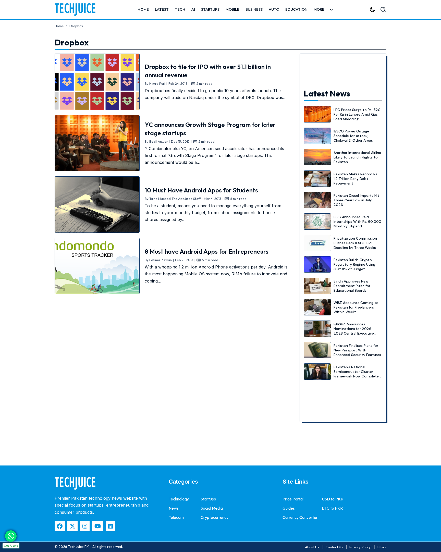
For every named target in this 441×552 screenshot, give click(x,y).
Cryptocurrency (214, 517)
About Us (312, 547)
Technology (179, 498)
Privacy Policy (360, 547)
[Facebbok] (60, 526)
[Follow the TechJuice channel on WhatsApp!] (11, 536)
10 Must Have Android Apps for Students (201, 190)
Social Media (212, 508)
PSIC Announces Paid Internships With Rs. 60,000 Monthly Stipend (357, 221)
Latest (162, 9)
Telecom (176, 517)
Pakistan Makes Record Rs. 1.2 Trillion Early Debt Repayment (356, 179)
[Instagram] (85, 526)
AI (193, 9)
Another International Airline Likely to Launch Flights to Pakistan (357, 157)
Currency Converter (300, 517)
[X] (72, 526)
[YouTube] (97, 526)
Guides (289, 508)
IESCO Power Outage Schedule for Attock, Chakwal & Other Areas (353, 136)
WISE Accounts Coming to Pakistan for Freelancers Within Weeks (356, 307)
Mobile (232, 9)
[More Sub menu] (331, 9)
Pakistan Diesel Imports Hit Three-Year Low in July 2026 (356, 200)
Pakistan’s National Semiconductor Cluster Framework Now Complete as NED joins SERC (356, 374)
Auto (274, 9)
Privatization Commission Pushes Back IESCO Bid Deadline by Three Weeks (355, 243)
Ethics (381, 547)
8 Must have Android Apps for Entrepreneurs (206, 251)
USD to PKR (332, 498)
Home (143, 9)
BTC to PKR (332, 508)
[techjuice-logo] (78, 9)
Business (254, 9)
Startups (210, 9)
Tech (180, 9)
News (174, 508)
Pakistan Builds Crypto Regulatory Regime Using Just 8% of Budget (354, 264)
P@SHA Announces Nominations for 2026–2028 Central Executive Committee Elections (354, 331)
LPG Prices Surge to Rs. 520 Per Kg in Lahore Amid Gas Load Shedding (357, 114)
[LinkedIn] (110, 526)
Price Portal (293, 498)
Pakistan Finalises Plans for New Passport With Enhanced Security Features (357, 350)
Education (296, 9)
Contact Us (334, 547)
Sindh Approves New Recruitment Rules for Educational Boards (352, 286)
